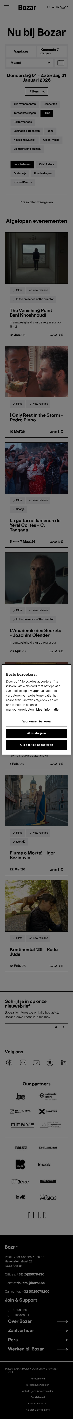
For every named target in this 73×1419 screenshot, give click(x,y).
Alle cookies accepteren (36, 745)
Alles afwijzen (36, 733)
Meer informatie (47, 709)
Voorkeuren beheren (36, 722)
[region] (36, 709)
